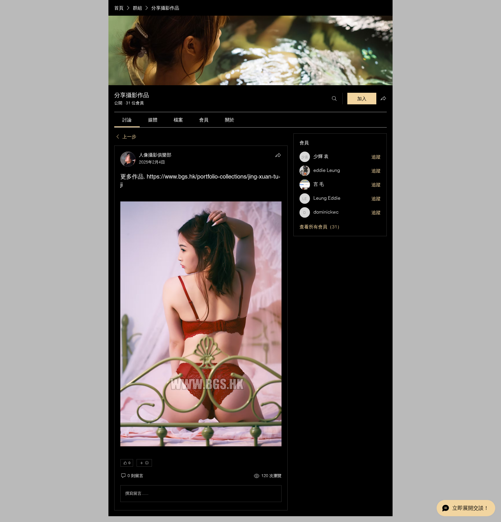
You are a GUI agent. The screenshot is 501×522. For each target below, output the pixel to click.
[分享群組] (383, 98)
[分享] (278, 155)
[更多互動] (144, 463)
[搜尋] (334, 98)
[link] (127, 120)
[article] (201, 327)
